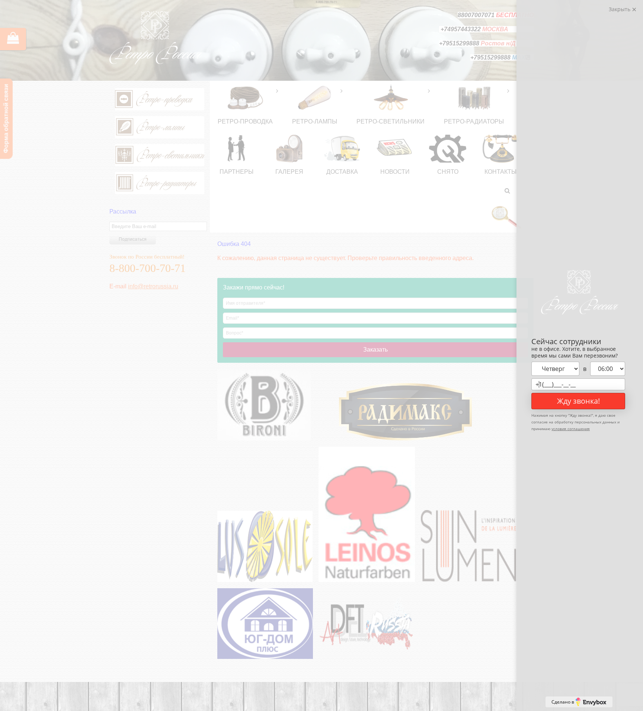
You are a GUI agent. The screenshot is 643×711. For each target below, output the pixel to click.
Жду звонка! (578, 401)
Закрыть (620, 9)
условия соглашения (570, 428)
